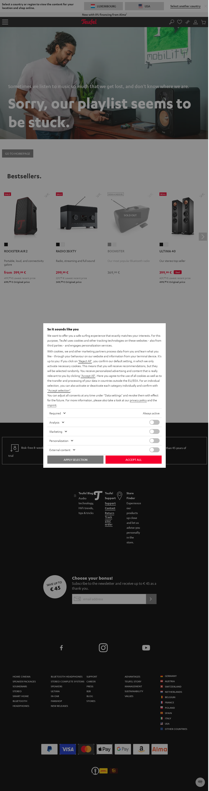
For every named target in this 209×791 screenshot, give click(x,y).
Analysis (54, 422)
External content (59, 450)
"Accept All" (88, 375)
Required (55, 413)
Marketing (55, 431)
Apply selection (75, 459)
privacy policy (138, 400)
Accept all (134, 459)
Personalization (58, 440)
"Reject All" (85, 361)
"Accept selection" (58, 390)
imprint (51, 405)
